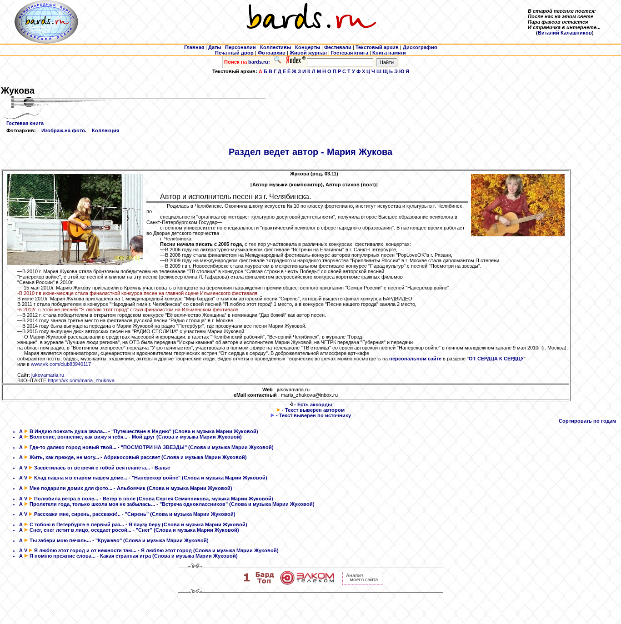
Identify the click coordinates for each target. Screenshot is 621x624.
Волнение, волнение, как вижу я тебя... (78, 436)
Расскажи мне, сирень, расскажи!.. (77, 514)
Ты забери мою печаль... (60, 540)
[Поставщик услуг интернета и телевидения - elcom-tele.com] (307, 583)
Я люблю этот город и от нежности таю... (85, 550)
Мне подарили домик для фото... (71, 488)
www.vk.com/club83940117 (61, 364)
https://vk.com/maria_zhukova (81, 380)
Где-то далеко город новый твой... (73, 447)
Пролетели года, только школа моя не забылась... (92, 504)
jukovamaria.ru (47, 375)
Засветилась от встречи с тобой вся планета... (92, 467)
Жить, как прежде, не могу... (64, 457)
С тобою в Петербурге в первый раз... (77, 524)
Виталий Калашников (565, 32)
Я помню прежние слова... (62, 556)
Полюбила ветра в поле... (66, 498)
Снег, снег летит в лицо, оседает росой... (80, 530)
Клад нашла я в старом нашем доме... (80, 477)
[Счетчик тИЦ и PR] (362, 583)
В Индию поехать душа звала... (68, 431)
